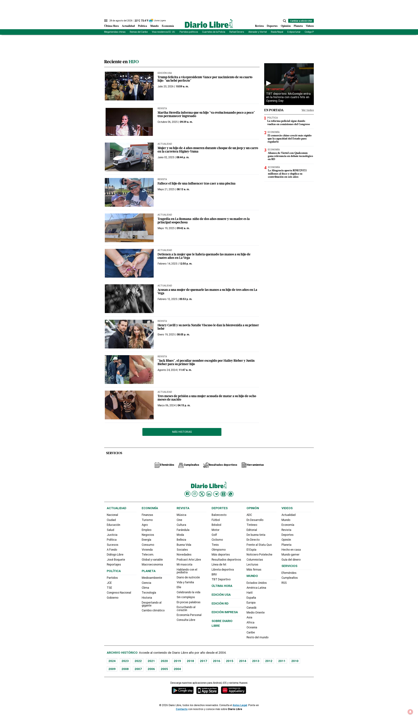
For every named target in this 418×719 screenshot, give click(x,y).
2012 (268, 661)
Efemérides (289, 572)
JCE (109, 582)
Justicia (112, 534)
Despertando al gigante (151, 604)
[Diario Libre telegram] (216, 494)
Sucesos (112, 544)
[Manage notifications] (410, 711)
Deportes (272, 26)
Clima (145, 587)
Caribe (251, 632)
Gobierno (112, 597)
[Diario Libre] (209, 23)
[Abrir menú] (105, 20)
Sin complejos (186, 597)
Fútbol (216, 520)
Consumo (148, 544)
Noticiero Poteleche (259, 554)
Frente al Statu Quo (259, 544)
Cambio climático (153, 610)
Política (142, 26)
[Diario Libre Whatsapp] (230, 494)
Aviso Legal (240, 705)
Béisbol (216, 524)
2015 (229, 661)
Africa (250, 622)
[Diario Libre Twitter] (202, 494)
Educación (113, 524)
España (251, 597)
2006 (151, 669)
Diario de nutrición (188, 577)
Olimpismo (219, 549)
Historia (147, 597)
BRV (214, 574)
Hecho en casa (291, 549)
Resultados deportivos (226, 559)
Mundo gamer (290, 554)
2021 (151, 661)
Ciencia (146, 582)
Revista (259, 26)
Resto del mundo (257, 637)
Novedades (184, 554)
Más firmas (254, 569)
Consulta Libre (186, 620)
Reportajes (114, 564)
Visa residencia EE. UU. (163, 32)
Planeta (298, 26)
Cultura (181, 524)
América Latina (256, 587)
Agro (145, 524)
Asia (249, 617)
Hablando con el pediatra (187, 571)
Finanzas (147, 515)
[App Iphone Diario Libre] (207, 690)
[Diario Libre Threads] (223, 494)
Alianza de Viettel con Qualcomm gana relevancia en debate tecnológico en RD (290, 156)
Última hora (222, 586)
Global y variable (152, 559)
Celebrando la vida (188, 592)
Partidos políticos (189, 32)
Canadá (251, 607)
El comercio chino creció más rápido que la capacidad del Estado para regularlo (290, 138)
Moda (180, 534)
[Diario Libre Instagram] (195, 494)
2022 (138, 661)
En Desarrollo (255, 520)
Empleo (146, 530)
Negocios (148, 534)
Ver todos (308, 110)
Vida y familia (185, 582)
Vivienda (147, 549)
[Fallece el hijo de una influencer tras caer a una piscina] (129, 192)
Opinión (286, 26)
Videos (310, 26)
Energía (146, 539)
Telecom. (148, 554)
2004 (177, 669)
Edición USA (165, 73)
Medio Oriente (256, 612)
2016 (216, 661)
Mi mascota (184, 564)
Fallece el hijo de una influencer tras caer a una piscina (196, 183)
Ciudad (111, 520)
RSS (284, 582)
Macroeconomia (152, 564)
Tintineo (252, 524)
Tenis (215, 544)
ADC (249, 515)
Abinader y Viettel (257, 32)
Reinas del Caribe (139, 32)
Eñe (179, 587)
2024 (112, 661)
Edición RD (220, 603)
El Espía (251, 549)
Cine (179, 520)
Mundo (154, 26)
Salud (110, 530)
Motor (215, 530)
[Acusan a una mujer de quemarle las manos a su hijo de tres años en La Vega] (129, 298)
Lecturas (252, 564)
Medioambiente (152, 577)
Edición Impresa (225, 612)
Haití (250, 592)
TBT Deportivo (275, 89)
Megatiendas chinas (115, 32)
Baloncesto (219, 515)
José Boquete (116, 559)
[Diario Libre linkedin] (209, 494)
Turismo (147, 520)
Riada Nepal (277, 32)
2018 (190, 661)
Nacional (112, 515)
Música (181, 515)
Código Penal (311, 32)
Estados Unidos (257, 582)
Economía (168, 26)
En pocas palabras (189, 602)
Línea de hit (219, 564)
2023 (125, 661)
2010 (294, 661)
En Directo (253, 539)
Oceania (252, 627)
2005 (164, 669)
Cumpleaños (289, 577)
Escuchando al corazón (186, 609)
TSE (109, 587)
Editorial (252, 530)
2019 (177, 661)
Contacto (182, 709)
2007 (138, 669)
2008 (125, 669)
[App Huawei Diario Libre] (233, 690)
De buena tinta (256, 534)
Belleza (181, 539)
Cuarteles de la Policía (213, 32)
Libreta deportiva (223, 569)
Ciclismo (217, 539)
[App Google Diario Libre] (182, 690)
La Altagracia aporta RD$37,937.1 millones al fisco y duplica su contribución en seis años (287, 173)
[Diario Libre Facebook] (187, 494)
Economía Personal (189, 615)
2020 (164, 661)
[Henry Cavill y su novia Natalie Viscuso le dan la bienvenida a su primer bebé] (129, 334)
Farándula (183, 530)
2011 (281, 661)
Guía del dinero (291, 559)
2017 (203, 661)
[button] (284, 21)
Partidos (112, 577)
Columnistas (255, 559)
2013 (255, 661)
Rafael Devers (236, 32)
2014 (242, 661)
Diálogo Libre (115, 554)
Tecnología (149, 592)
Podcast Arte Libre (189, 559)
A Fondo (112, 549)
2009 (112, 669)
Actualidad (128, 26)
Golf (214, 534)
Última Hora (111, 26)
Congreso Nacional (119, 592)
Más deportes (221, 554)
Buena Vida (184, 544)
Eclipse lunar (294, 32)
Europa (251, 602)
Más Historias (182, 431)
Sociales (182, 549)
